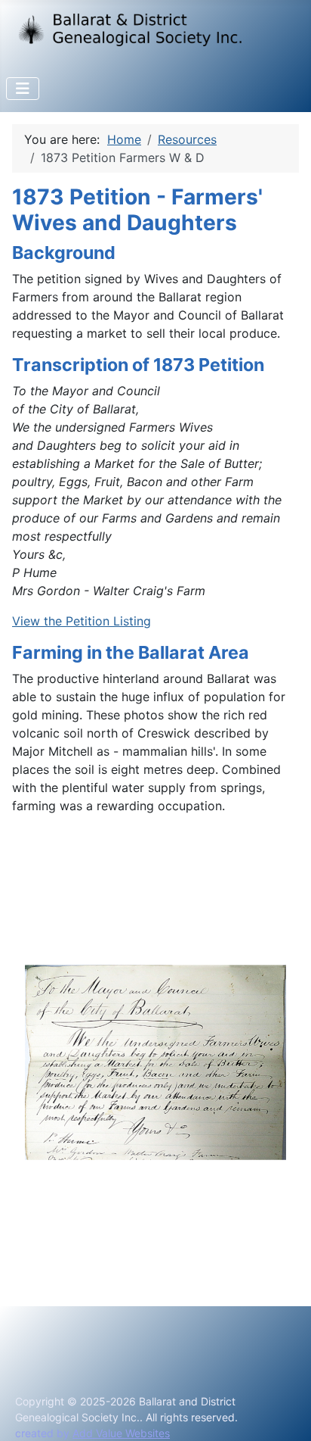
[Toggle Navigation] (22, 88)
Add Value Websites (121, 1433)
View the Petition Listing (81, 620)
